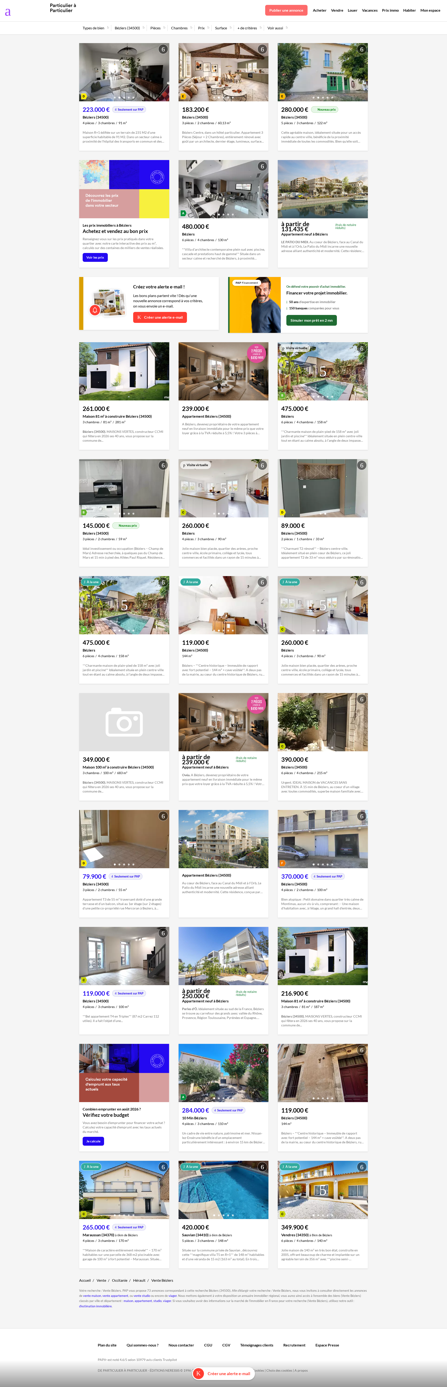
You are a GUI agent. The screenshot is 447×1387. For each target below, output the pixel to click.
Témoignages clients (256, 1345)
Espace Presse (327, 1345)
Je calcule (93, 1141)
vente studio (142, 1296)
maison (128, 1301)
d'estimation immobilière (95, 1306)
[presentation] (83, 73)
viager (173, 1296)
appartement (143, 1301)
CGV (226, 1345)
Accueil (85, 1280)
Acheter (320, 10)
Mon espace (430, 10)
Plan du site (107, 1345)
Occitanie (119, 1280)
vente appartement (115, 1296)
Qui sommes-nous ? (143, 1345)
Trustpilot (170, 1360)
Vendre (337, 10)
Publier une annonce (286, 10)
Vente (101, 1280)
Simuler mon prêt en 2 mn (312, 320)
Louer (353, 10)
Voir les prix (95, 257)
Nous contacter (181, 1345)
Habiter (409, 10)
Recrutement (294, 1345)
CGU (208, 1345)
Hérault (139, 1280)
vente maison (92, 1296)
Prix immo (390, 10)
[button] (114, 96)
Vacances (370, 10)
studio (157, 1301)
